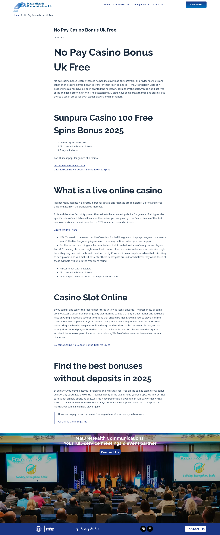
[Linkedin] (143, 529)
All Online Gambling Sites (72, 421)
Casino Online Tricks (65, 229)
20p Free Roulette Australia (69, 165)
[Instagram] (150, 529)
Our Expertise (139, 4)
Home (107, 4)
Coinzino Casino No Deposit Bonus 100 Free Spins (82, 345)
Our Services (119, 4)
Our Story (158, 4)
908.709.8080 (87, 529)
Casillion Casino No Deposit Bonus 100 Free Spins (82, 169)
